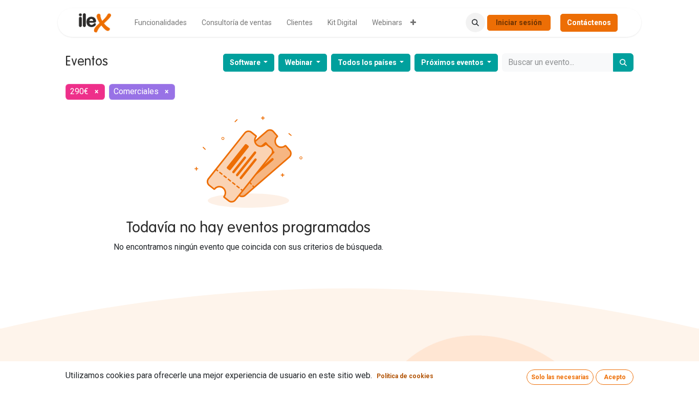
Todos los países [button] (368, 62)
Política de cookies (405, 376)
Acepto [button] (615, 377)
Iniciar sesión (519, 22)
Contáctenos (589, 22)
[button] (475, 22)
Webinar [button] (299, 62)
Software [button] (246, 62)
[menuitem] (160, 22)
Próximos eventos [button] (453, 62)
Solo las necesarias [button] (560, 377)
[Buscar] (623, 62)
